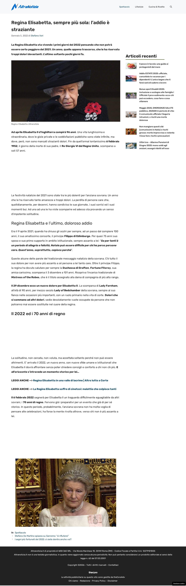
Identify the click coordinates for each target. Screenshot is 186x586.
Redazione (85, 581)
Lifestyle (139, 7)
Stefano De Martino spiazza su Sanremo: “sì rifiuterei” (42, 536)
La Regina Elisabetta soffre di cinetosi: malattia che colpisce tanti (74, 389)
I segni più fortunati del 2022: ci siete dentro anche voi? (43, 539)
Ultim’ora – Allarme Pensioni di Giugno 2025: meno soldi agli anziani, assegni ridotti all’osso (154, 145)
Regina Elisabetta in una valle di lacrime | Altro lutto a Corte (70, 380)
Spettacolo (124, 7)
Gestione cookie (179, 584)
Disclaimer (113, 581)
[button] (171, 7)
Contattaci (113, 565)
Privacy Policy (99, 581)
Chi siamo (73, 581)
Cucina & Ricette (156, 7)
